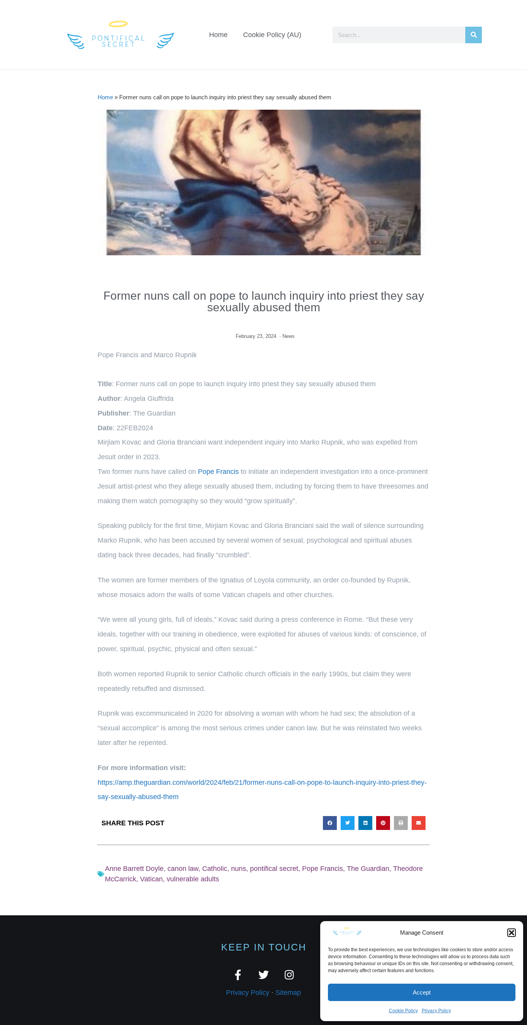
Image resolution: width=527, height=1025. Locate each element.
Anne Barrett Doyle (134, 868)
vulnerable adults (193, 879)
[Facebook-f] (238, 974)
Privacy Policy (436, 1010)
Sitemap (288, 992)
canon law (182, 868)
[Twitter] (263, 974)
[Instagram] (289, 974)
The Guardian (368, 868)
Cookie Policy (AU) (272, 35)
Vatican (151, 879)
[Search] (473, 35)
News (288, 336)
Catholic (214, 868)
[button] (511, 933)
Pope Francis (218, 471)
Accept (422, 992)
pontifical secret (274, 868)
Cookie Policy (403, 1010)
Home (218, 35)
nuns (238, 868)
